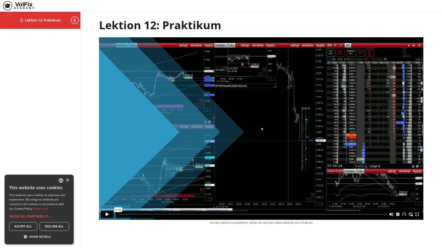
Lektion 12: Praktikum (43, 20)
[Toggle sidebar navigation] (71, 20)
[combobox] (61, 180)
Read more (41, 209)
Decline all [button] (54, 226)
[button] (39, 216)
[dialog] (39, 209)
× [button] (67, 180)
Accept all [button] (23, 226)
